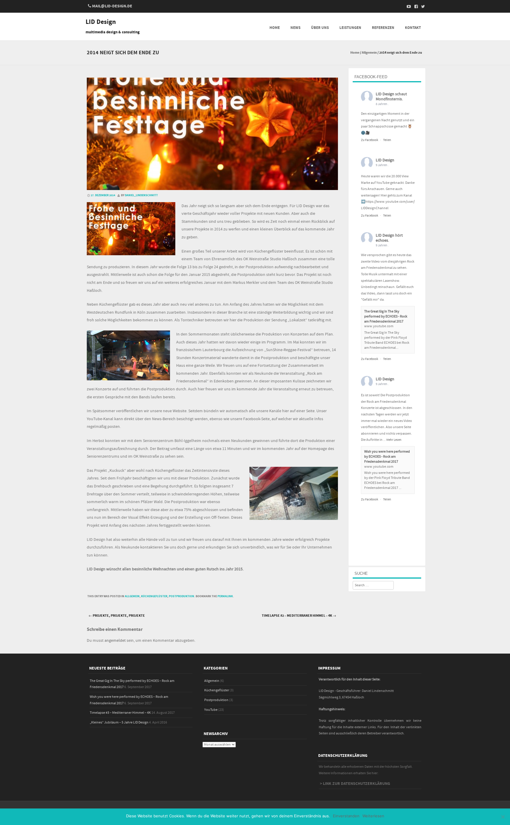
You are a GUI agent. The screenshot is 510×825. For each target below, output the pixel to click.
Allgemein (369, 52)
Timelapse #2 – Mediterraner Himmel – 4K (299, 615)
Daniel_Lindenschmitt (141, 195)
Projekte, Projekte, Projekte (117, 615)
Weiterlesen (373, 815)
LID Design (101, 22)
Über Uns (320, 27)
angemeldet (115, 640)
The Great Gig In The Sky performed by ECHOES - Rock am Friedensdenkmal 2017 (385, 316)
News (295, 27)
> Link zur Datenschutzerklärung (355, 784)
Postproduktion (181, 596)
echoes (382, 240)
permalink (225, 596)
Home (274, 27)
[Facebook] (414, 6)
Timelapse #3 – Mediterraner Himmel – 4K (120, 713)
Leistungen (350, 27)
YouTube (211, 710)
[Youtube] (407, 6)
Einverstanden (346, 815)
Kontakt (413, 27)
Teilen (387, 140)
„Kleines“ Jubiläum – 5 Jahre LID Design (119, 722)
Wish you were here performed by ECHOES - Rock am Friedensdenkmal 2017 (387, 456)
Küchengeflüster (154, 596)
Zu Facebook (369, 140)
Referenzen (383, 27)
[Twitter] (421, 6)
